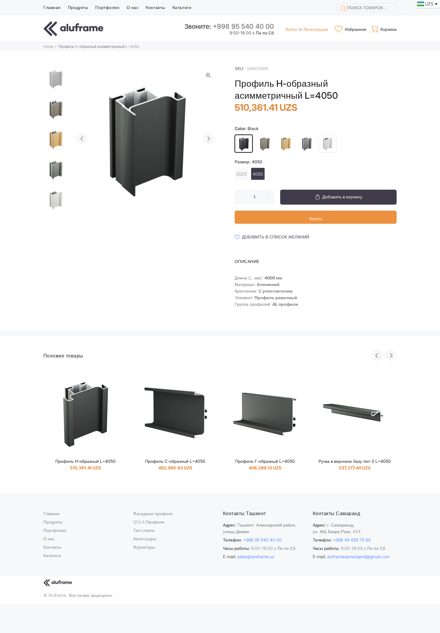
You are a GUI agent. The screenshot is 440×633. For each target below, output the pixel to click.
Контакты (52, 547)
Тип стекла (143, 530)
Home (48, 46)
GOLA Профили (148, 521)
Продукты (52, 521)
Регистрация (316, 29)
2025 (241, 173)
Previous (82, 138)
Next (208, 138)
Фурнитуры (144, 547)
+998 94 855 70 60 (352, 539)
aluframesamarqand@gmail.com (358, 556)
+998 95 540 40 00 (243, 26)
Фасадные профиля (153, 513)
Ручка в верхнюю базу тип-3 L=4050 (354, 461)
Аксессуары (144, 538)
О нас (49, 538)
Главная (51, 513)
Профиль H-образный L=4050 (85, 461)
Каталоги (52, 555)
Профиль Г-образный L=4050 (265, 461)
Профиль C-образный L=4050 (175, 461)
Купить (315, 218)
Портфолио (54, 530)
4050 (258, 173)
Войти (291, 29)
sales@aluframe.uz (255, 556)
